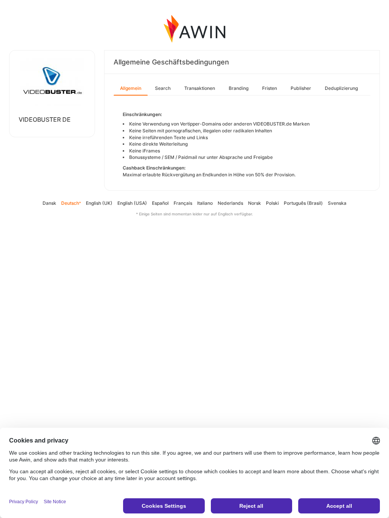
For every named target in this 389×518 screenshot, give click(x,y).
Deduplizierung (341, 88)
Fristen (269, 88)
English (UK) (99, 203)
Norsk (254, 203)
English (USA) (132, 203)
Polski (272, 203)
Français (183, 203)
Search (163, 88)
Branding (238, 88)
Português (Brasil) (303, 203)
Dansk (49, 203)
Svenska (337, 203)
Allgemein (130, 88)
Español (160, 203)
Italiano (205, 203)
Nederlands (230, 203)
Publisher (301, 88)
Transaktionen (199, 88)
